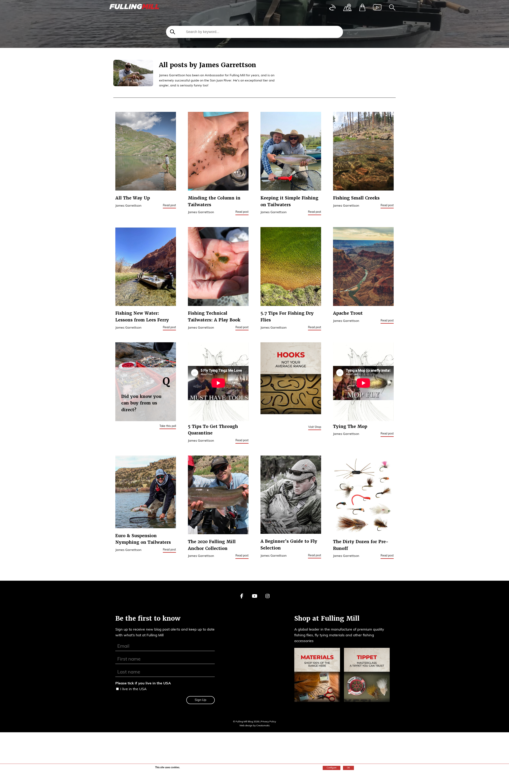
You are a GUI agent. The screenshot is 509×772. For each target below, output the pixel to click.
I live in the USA (213, 153)
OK (348, 768)
